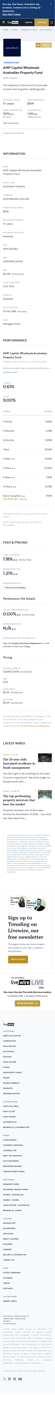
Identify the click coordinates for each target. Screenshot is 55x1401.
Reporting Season (12, 1166)
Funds (15, 30)
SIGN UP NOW (18, 959)
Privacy (7, 1321)
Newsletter (9, 1223)
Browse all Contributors (16, 1127)
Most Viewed (9, 1117)
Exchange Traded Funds (15, 1189)
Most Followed (11, 1106)
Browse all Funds (12, 1210)
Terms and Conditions (14, 1318)
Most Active (9, 1111)
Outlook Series (11, 1161)
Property (8, 1088)
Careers (7, 1249)
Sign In (28, 22)
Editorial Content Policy (16, 1316)
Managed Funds (29, 30)
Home (6, 30)
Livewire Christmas (13, 1145)
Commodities (9, 1041)
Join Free (41, 22)
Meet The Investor (12, 1156)
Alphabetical (10, 1122)
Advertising (9, 1228)
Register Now (25, 1003)
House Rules (9, 1323)
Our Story (8, 1233)
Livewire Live (9, 1150)
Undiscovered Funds (13, 1171)
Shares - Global (11, 1200)
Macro (6, 1078)
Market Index (10, 1301)
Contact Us (8, 1260)
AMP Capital (46, 30)
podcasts (8, 1288)
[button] (27, 555)
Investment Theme (12, 1072)
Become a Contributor (14, 1254)
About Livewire (11, 1239)
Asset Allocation (12, 1036)
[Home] (13, 22)
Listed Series (9, 1140)
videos (6, 1283)
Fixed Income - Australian (16, 1205)
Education (8, 1051)
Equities (7, 1057)
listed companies (12, 1272)
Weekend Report (11, 1093)
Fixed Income (9, 1062)
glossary (8, 1278)
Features (7, 1244)
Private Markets (11, 1083)
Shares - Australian (13, 1194)
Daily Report (9, 1046)
